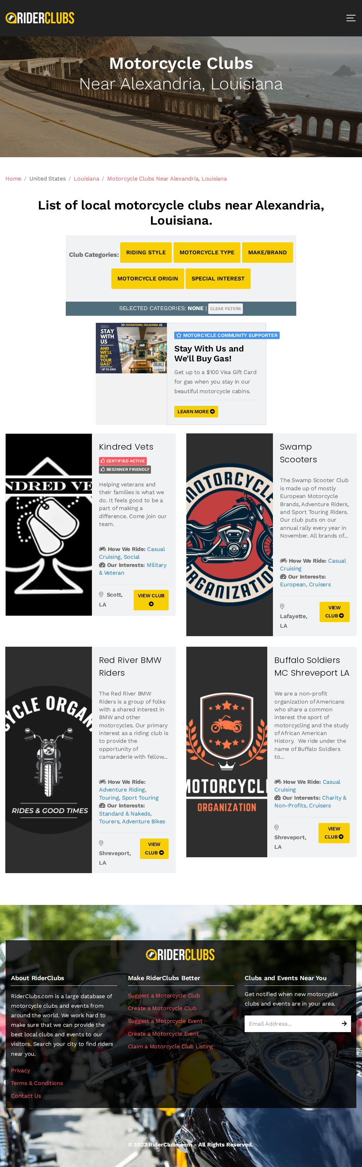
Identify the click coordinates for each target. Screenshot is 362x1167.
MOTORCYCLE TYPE (207, 252)
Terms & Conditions (37, 1083)
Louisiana (86, 178)
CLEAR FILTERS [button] (225, 308)
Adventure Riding (122, 789)
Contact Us (26, 1095)
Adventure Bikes (143, 821)
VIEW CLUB (151, 595)
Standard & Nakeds (124, 813)
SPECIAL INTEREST (218, 278)
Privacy (20, 1070)
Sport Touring (140, 797)
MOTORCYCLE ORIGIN (147, 278)
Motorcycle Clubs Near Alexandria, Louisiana (167, 178)
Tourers (109, 821)
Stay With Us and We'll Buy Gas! (209, 354)
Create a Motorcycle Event (163, 1033)
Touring (109, 797)
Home (13, 178)
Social (132, 556)
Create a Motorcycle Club (162, 1008)
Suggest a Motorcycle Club (164, 995)
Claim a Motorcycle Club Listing (171, 1046)
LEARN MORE (193, 411)
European (293, 584)
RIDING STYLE (146, 252)
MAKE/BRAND (267, 252)
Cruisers (320, 584)
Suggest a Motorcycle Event (165, 1021)
